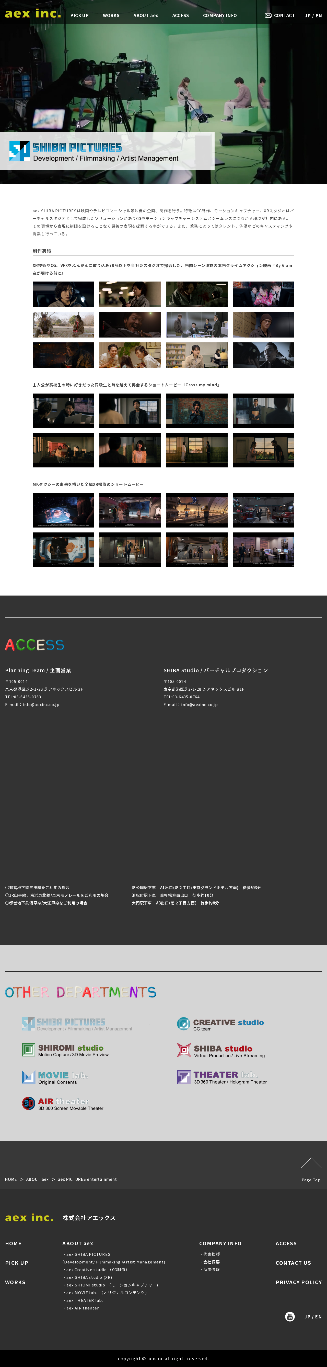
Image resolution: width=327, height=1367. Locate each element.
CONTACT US (293, 1262)
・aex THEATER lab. (82, 1300)
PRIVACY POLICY (299, 1282)
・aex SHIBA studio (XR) (87, 1277)
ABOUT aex (146, 15)
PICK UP (79, 15)
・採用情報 (209, 1269)
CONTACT (284, 15)
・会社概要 (209, 1261)
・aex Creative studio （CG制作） (96, 1269)
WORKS (111, 15)
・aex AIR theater (80, 1307)
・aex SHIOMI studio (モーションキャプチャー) (110, 1284)
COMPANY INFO (220, 15)
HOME (11, 1179)
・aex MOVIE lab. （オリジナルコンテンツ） (105, 1292)
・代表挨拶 (209, 1254)
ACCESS (180, 15)
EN (319, 15)
